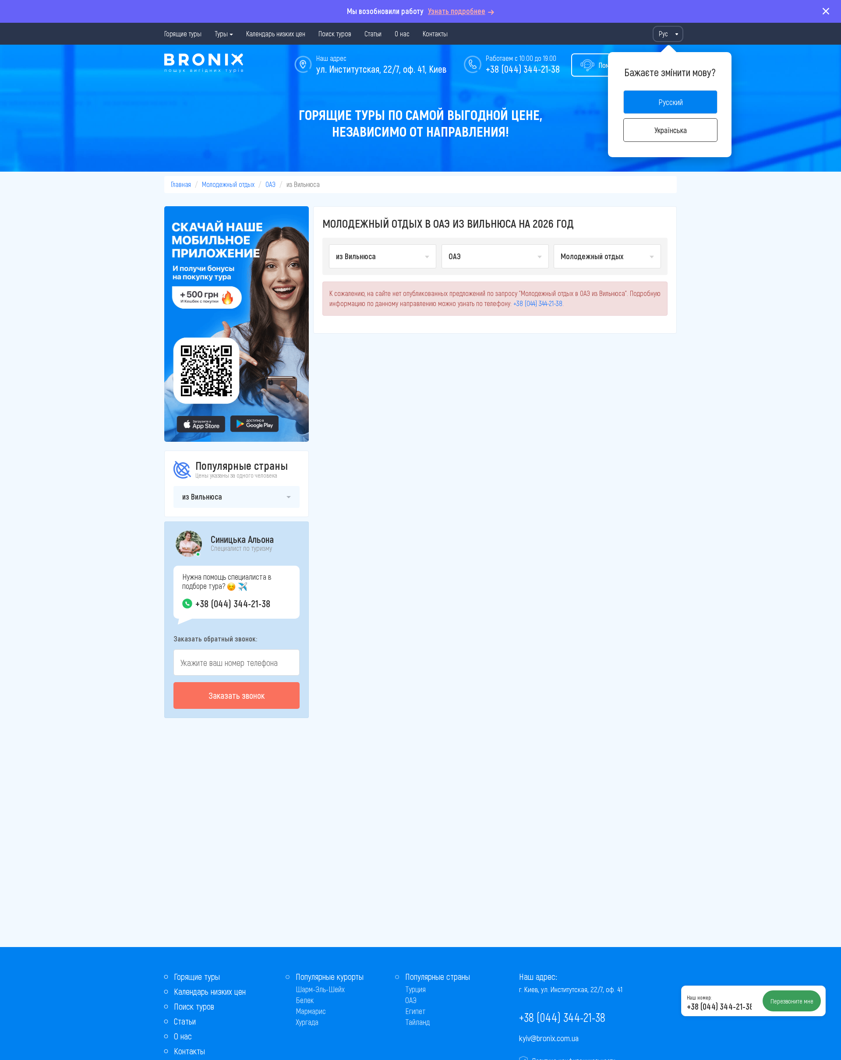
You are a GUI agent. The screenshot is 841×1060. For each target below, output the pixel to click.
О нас (402, 33)
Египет (415, 1011)
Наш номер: (699, 997)
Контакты (435, 33)
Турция (415, 989)
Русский (670, 102)
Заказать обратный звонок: (215, 638)
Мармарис (311, 1011)
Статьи (373, 33)
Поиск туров (334, 33)
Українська (670, 130)
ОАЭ (270, 184)
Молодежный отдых (228, 184)
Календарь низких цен (275, 33)
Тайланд (417, 1022)
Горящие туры (182, 33)
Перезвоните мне (791, 1001)
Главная (181, 184)
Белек (305, 1000)
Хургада (307, 1022)
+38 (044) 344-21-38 (523, 68)
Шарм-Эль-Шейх (320, 989)
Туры (221, 33)
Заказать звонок (236, 695)
